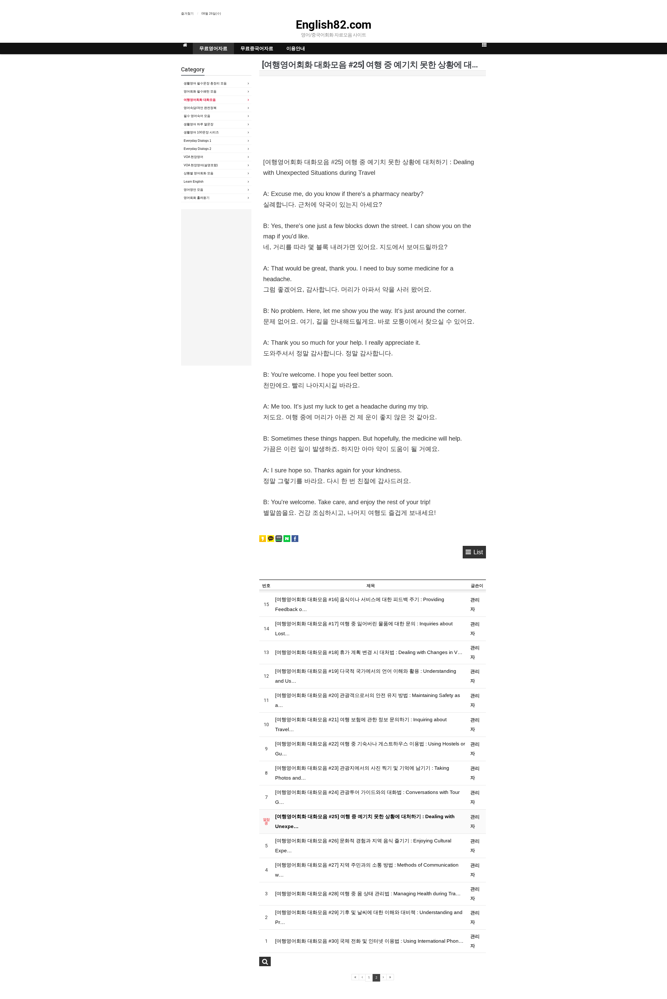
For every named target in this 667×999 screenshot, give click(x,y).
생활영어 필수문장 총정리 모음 (205, 83)
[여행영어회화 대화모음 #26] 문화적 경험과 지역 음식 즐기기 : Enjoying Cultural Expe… (363, 845)
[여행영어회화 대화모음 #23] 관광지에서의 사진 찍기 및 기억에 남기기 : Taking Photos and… (362, 773)
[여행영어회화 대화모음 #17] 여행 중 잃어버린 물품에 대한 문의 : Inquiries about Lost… (364, 628)
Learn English (193, 181)
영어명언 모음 (193, 190)
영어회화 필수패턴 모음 (200, 91)
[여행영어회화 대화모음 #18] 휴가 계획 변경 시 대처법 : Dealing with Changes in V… (368, 652)
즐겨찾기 (187, 13)
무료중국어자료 (256, 48)
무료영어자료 (213, 48)
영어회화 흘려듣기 (196, 198)
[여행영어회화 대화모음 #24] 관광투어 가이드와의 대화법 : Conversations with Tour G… (367, 797)
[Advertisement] (372, 117)
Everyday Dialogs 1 (197, 141)
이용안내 (295, 48)
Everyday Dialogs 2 (197, 149)
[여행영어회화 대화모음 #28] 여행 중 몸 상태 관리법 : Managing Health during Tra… (368, 893)
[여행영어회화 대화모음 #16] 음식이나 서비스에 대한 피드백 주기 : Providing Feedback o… (359, 604)
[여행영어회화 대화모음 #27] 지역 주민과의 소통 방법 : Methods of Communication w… (367, 870)
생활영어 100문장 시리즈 (201, 132)
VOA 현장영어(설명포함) (201, 165)
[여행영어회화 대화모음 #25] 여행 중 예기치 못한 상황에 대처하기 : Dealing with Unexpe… (365, 821)
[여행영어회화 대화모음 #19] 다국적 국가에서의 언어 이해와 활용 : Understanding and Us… (365, 676)
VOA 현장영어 (193, 157)
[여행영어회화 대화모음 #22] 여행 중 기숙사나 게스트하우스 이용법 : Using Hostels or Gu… (370, 748)
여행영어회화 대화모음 (200, 100)
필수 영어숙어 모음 (197, 116)
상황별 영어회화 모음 (198, 173)
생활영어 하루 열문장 (198, 124)
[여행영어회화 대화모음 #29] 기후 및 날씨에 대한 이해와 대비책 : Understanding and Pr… (368, 917)
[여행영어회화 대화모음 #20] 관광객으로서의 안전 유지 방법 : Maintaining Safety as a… (367, 700)
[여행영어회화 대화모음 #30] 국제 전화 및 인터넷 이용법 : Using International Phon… (369, 941)
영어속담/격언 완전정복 (200, 108)
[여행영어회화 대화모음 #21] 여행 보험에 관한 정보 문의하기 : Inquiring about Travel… (361, 724)
